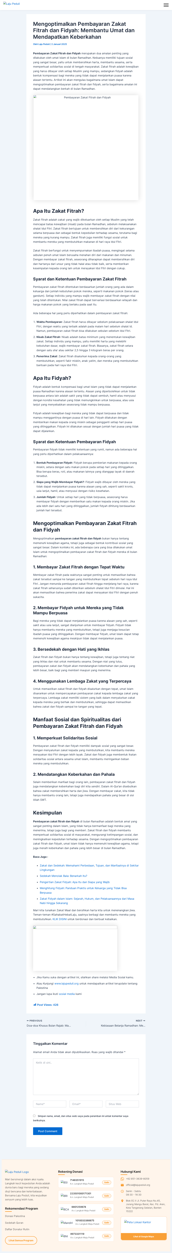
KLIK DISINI (60, 919)
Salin (106, 1182)
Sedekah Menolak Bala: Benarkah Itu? (63, 876)
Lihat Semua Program (21, 1240)
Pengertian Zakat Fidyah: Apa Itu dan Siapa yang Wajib (75, 882)
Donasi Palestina (15, 1216)
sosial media (67, 994)
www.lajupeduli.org (66, 983)
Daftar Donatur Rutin (17, 1229)
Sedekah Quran (14, 1222)
